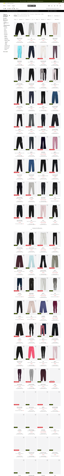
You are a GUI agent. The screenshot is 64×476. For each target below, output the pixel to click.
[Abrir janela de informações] (62, 1)
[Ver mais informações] (19, 43)
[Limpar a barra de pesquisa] (60, 8)
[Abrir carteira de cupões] (49, 5)
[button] (50, 16)
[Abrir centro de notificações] (54, 6)
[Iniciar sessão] (51, 5)
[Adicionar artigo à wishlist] (23, 23)
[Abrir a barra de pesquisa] (46, 8)
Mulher (4, 5)
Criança (13, 5)
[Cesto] (60, 5)
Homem (8, 5)
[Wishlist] (57, 5)
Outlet (5, 3)
